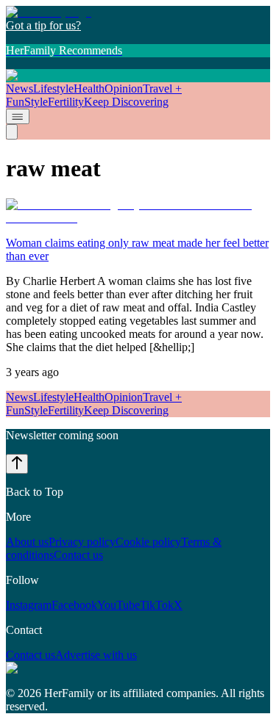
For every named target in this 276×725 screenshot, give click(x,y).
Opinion (124, 88)
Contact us (78, 555)
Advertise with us (96, 655)
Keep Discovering (126, 101)
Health (89, 88)
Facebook (74, 605)
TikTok (157, 605)
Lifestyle (53, 88)
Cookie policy (148, 541)
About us (27, 541)
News (19, 88)
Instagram (29, 605)
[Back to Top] (17, 464)
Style (36, 101)
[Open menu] (17, 116)
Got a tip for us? (43, 25)
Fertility (66, 101)
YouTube (118, 605)
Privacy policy (82, 541)
